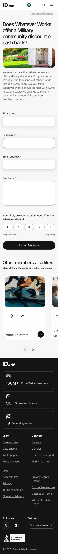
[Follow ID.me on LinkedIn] (15, 525)
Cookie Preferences (43, 487)
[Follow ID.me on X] (6, 525)
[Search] (44, 5)
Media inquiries (41, 461)
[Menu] (51, 5)
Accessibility (10, 477)
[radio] (7, 227)
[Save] (40, 281)
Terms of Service (13, 489)
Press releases (11, 461)
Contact (36, 448)
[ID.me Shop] (10, 5)
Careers (36, 442)
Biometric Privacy (13, 496)
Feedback (10, 178)
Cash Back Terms (42, 493)
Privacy (7, 483)
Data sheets (10, 448)
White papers (11, 455)
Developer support (43, 455)
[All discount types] (29, 5)
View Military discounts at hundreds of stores (27, 268)
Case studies (10, 442)
